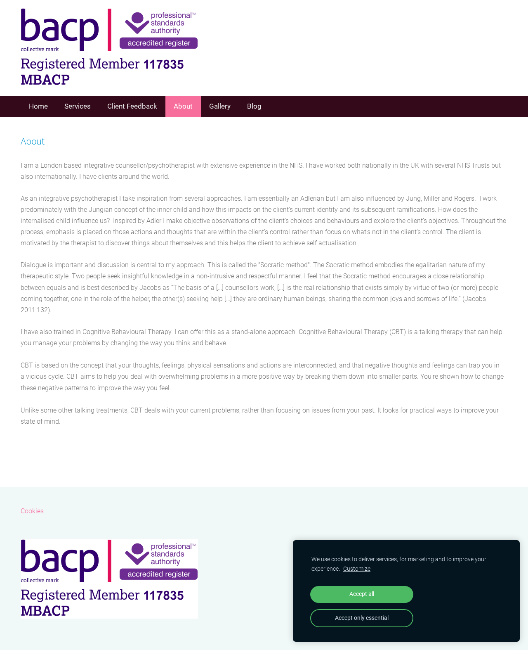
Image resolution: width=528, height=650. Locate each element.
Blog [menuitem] (254, 106)
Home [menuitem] (38, 106)
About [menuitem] (183, 106)
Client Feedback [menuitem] (132, 106)
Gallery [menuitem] (220, 106)
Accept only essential (362, 618)
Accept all (361, 594)
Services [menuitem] (77, 106)
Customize (356, 568)
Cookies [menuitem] (32, 511)
